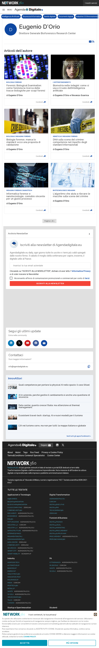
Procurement (64, 536)
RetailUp (11, 588)
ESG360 (10, 519)
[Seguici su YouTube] (27, 343)
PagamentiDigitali (14, 536)
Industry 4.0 (20, 528)
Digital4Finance (56, 522)
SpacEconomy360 (14, 597)
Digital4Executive (57, 504)
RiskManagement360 (15, 539)
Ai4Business (12, 499)
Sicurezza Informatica (32, 16)
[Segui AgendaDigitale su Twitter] (62, 445)
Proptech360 (12, 585)
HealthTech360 (13, 574)
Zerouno (53, 513)
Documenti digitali (66, 16)
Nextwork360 (13, 468)
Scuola (18, 594)
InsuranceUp (12, 580)
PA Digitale (58, 565)
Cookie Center (53, 455)
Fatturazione (21, 522)
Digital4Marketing (57, 528)
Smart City (20, 551)
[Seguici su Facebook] (36, 343)
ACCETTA (24, 643)
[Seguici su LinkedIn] (11, 343)
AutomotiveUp (13, 565)
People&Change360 (57, 539)
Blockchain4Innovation (17, 504)
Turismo (19, 603)
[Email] (90, 41)
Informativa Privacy (80, 271)
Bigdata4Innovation (15, 502)
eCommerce (20, 516)
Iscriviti (50, 283)
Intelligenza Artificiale (11, 16)
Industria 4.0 (16, 525)
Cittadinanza (63, 562)
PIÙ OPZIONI (72, 643)
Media (13, 583)
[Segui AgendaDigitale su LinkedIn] (57, 445)
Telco (13, 600)
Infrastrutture (22, 531)
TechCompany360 (56, 510)
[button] (7, 9)
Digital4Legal (55, 525)
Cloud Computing (19, 507)
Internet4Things (14, 533)
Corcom (53, 502)
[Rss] (93, 41)
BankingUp (11, 568)
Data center (16, 542)
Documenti (20, 513)
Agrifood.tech (13, 562)
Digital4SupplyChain (58, 533)
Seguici (44, 445)
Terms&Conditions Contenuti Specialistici (26, 455)
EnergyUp (11, 571)
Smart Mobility (19, 554)
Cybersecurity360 (14, 510)
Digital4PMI (54, 507)
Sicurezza (20, 548)
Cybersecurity (17, 545)
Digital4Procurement (58, 531)
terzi (87, 278)
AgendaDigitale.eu (57, 499)
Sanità (18, 591)
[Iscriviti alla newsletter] (44, 343)
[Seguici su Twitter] (19, 343)
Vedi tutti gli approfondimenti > (79, 436)
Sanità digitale (50, 16)
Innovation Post (14, 577)
